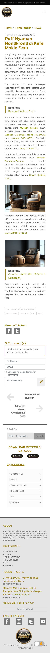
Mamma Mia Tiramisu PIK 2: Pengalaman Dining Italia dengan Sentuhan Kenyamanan (22, 591)
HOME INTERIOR (11, 557)
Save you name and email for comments (22, 373)
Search (40, 436)
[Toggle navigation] (44, 12)
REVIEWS (8, 566)
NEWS (38, 28)
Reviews (25, 502)
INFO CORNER (10, 560)
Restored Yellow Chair (21, 111)
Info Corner (25, 491)
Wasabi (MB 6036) (15, 135)
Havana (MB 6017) (22, 138)
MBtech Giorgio (29, 128)
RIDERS (7, 554)
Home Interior (23, 28)
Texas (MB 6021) (36, 135)
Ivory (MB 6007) (29, 149)
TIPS (5, 563)
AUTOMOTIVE (10, 552)
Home (8, 28)
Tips (25, 497)
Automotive (25, 474)
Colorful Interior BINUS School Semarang (26, 276)
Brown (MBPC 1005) (16, 233)
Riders (25, 480)
